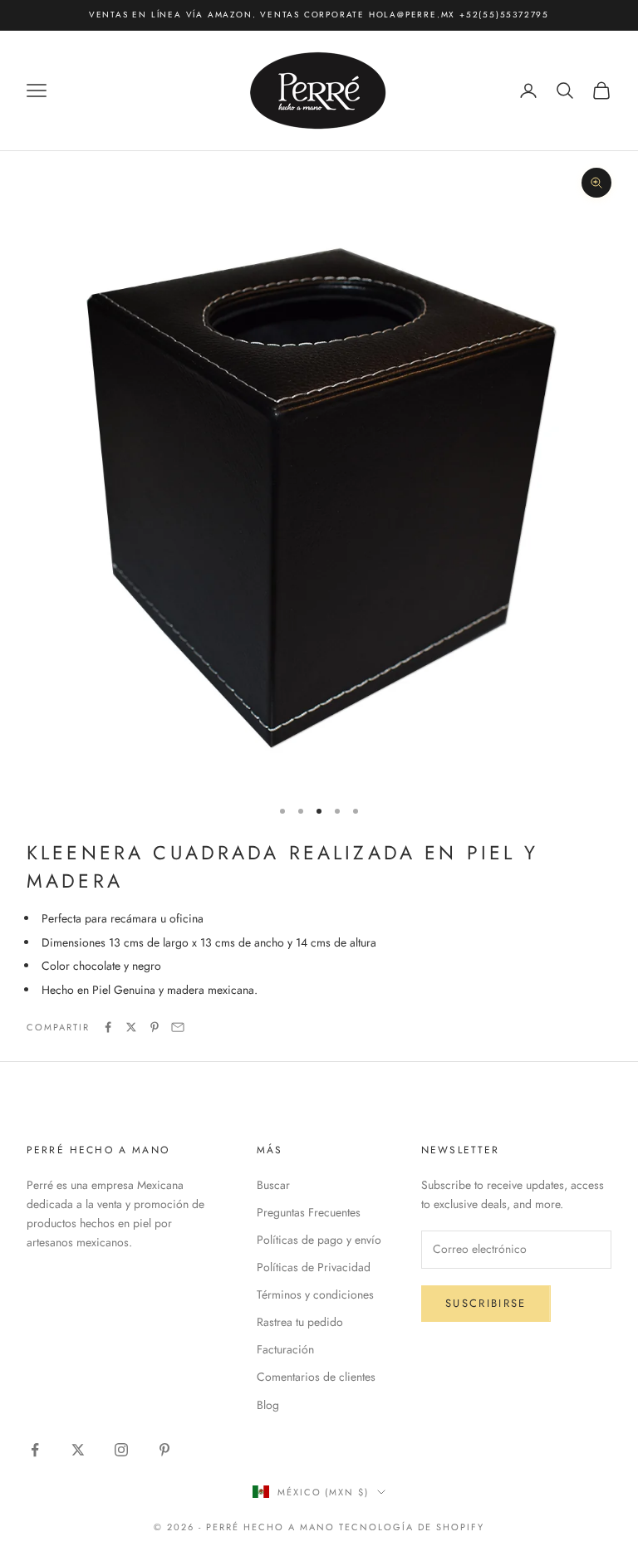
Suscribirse (486, 1303)
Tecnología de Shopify (411, 1527)
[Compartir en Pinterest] (154, 1027)
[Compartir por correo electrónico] (177, 1027)
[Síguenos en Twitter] (78, 1449)
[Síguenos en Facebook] (35, 1449)
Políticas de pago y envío (319, 1239)
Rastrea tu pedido (300, 1322)
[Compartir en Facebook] (108, 1027)
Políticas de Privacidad (314, 1267)
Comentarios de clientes (316, 1376)
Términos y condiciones (315, 1294)
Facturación (285, 1349)
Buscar (273, 1185)
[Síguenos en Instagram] (121, 1449)
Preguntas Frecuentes (309, 1212)
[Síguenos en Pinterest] (164, 1449)
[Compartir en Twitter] (131, 1027)
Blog (268, 1405)
